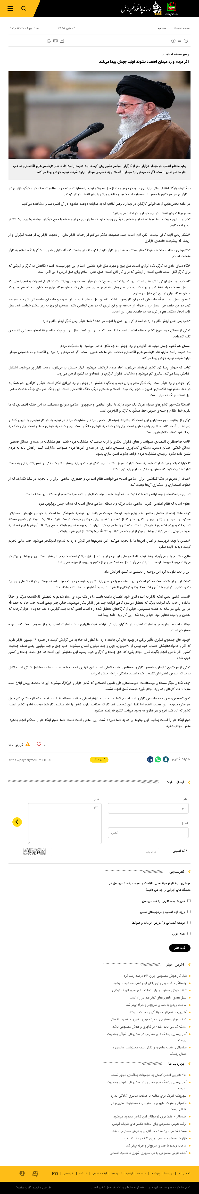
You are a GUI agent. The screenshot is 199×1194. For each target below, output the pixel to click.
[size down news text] (186, 41)
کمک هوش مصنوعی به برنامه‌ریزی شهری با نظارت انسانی (148, 1019)
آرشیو (129, 1173)
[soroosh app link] (22, 1174)
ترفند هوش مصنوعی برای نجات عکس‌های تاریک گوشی (149, 990)
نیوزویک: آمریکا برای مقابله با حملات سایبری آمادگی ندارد (149, 1096)
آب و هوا (116, 1173)
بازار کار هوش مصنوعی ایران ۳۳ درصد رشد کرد (155, 976)
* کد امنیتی (180, 851)
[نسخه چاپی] (48, 41)
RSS (55, 1173)
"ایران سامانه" (23, 1187)
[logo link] (142, 8)
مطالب (162, 28)
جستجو (142, 1173)
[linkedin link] (150, 759)
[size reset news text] (178, 41)
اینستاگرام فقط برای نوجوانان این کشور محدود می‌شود (150, 983)
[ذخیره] (62, 41)
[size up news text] (173, 41)
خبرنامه (83, 1173)
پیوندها (155, 1173)
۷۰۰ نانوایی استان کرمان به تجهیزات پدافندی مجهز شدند (149, 1075)
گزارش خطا (16, 745)
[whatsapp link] (158, 759)
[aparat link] (35, 1174)
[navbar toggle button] (10, 8)
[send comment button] (17, 822)
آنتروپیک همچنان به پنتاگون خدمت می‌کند (158, 1012)
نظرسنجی (68, 1173)
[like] (39, 744)
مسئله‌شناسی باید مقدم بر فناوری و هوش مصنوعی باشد (149, 1027)
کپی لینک (99, 759)
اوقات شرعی (99, 1173)
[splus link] (166, 759)
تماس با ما (184, 1173)
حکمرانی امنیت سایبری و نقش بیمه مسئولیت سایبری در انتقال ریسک (149, 1051)
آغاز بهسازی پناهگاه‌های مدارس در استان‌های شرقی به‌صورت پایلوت (147, 1037)
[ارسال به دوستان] (55, 41)
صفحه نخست (182, 28)
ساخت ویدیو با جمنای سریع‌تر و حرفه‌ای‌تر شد (156, 1005)
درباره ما (169, 1173)
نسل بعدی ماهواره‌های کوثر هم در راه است (158, 998)
